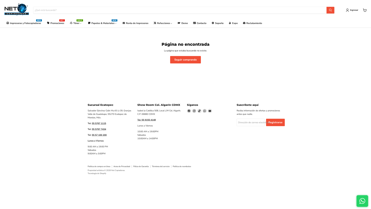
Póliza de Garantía (141, 166)
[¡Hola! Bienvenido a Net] (362, 201)
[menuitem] (24, 23)
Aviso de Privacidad (121, 166)
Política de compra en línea (99, 166)
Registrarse (275, 122)
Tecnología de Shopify (97, 173)
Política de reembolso (182, 166)
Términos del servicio (161, 166)
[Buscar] (330, 10)
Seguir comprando (185, 59)
